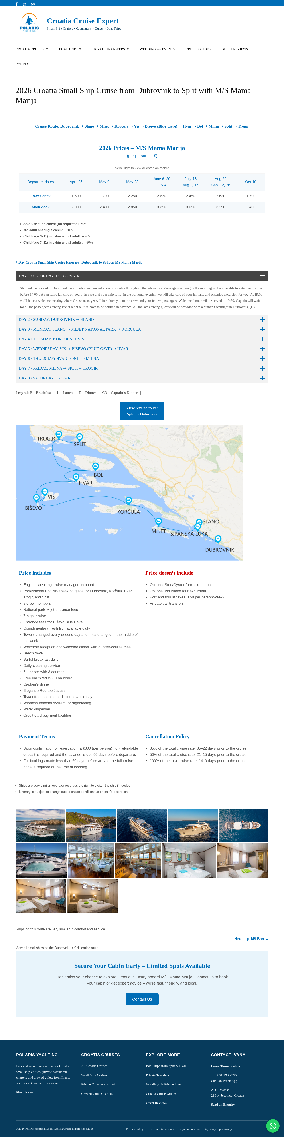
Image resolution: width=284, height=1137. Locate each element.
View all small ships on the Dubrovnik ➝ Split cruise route (57, 948)
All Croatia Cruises (94, 1066)
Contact (23, 64)
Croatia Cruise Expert (83, 21)
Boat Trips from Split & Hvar (166, 1066)
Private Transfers (108, 49)
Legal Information (190, 1129)
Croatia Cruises (30, 49)
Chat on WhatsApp (224, 1081)
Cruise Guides (198, 49)
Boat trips (68, 49)
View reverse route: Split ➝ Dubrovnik (142, 411)
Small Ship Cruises (94, 1075)
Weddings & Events (157, 49)
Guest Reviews (235, 49)
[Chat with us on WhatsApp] (273, 1126)
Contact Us (142, 999)
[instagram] (24, 2)
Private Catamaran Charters (100, 1084)
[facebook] (17, 2)
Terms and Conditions (161, 1129)
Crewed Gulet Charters (97, 1093)
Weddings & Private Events (165, 1084)
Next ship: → (251, 939)
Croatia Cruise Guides (161, 1093)
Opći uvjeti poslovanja (219, 1129)
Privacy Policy (135, 1129)
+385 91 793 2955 (224, 1075)
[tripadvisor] (32, 2)
